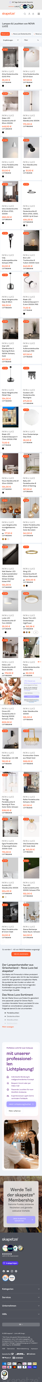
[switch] (4, 1378)
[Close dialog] (41, 678)
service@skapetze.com (36, 700)
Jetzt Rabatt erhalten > (31, 696)
